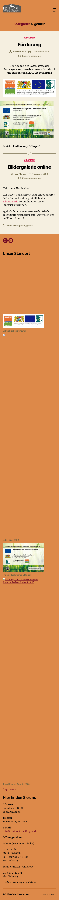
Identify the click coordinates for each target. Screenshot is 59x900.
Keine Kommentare (31, 56)
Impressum (9, 789)
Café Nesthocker (20, 894)
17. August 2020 (40, 174)
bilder (9, 225)
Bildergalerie (10, 201)
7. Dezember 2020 (41, 51)
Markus (22, 174)
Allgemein (30, 38)
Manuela (21, 51)
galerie (29, 225)
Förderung (29, 45)
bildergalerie (19, 225)
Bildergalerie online (29, 167)
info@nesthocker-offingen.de (20, 831)
